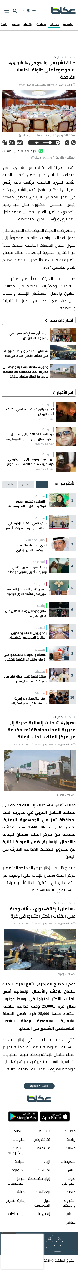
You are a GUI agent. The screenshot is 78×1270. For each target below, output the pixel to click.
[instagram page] (49, 1238)
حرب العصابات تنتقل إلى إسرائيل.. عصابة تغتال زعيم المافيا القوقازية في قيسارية (28, 437)
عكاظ (69, 57)
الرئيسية (68, 24)
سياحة (20, 1161)
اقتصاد (28, 24)
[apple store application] (55, 1116)
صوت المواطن (69, 1181)
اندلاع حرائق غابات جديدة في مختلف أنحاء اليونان (30, 412)
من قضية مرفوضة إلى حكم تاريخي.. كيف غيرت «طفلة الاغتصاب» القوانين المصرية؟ (29, 461)
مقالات (70, 1148)
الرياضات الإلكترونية (16, 1150)
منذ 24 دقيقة (44, 469)
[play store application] (23, 1116)
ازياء (47, 1161)
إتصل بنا (44, 1213)
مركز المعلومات (16, 1181)
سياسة (41, 24)
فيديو (16, 24)
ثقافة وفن (37, 562)
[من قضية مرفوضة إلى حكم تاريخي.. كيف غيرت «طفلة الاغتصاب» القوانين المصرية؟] (66, 462)
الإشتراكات (16, 1213)
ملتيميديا (43, 1148)
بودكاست (42, 1191)
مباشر (20, 1191)
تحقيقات (43, 1170)
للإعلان (70, 1213)
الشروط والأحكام (69, 1203)
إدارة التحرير (15, 1200)
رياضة (41, 605)
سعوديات (68, 1161)
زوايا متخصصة (39, 1178)
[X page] (59, 1238)
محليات (54, 24)
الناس (71, 1170)
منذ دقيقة (46, 419)
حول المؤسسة (42, 1203)
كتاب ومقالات (35, 540)
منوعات (47, 404)
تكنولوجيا (17, 1170)
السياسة (39, 584)
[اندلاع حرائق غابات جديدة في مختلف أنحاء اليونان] (66, 412)
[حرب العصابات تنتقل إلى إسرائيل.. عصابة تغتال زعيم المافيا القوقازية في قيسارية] (66, 436)
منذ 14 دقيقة (44, 444)
